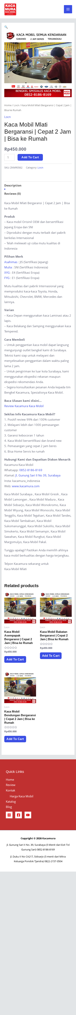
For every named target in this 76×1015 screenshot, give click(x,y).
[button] (6, 27)
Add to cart (30, 157)
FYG (7, 278)
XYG (7, 272)
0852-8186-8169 (30, 470)
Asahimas (10, 262)
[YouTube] (28, 815)
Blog (9, 807)
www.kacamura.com (26, 486)
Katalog (11, 801)
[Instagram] (9, 815)
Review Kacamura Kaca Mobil (24, 406)
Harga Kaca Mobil (21, 796)
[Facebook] (18, 815)
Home (7, 105)
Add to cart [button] (15, 659)
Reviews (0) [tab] (12, 194)
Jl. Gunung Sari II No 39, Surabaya (37, 475)
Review (10, 785)
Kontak (10, 790)
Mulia (8, 267)
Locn (16, 105)
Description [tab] (12, 185)
